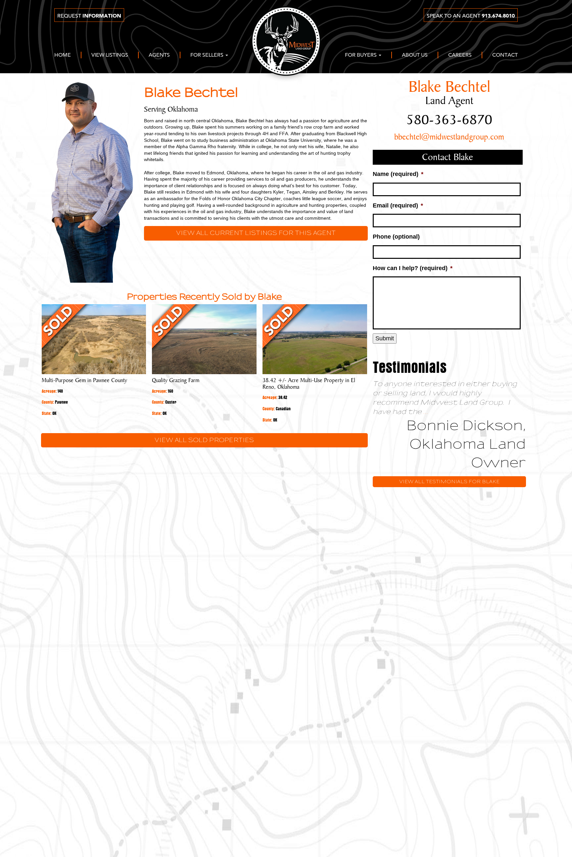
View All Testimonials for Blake (449, 481)
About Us (415, 55)
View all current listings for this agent (256, 233)
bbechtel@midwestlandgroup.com (449, 137)
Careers (460, 55)
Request (89, 16)
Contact (505, 55)
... (425, 411)
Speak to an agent (471, 16)
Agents (159, 55)
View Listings (109, 55)
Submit (384, 338)
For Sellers (207, 55)
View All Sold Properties (204, 440)
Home (62, 55)
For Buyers (361, 55)
